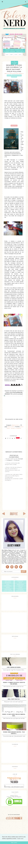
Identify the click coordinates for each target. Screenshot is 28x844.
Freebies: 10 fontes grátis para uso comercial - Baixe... (14, 714)
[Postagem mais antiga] (24, 515)
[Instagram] (12, 568)
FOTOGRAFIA (7, 586)
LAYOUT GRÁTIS (8, 590)
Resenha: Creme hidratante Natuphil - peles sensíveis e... (14, 732)
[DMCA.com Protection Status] (14, 805)
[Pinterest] (16, 568)
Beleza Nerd (11, 426)
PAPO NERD (8, 581)
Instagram (9, 460)
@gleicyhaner (15, 425)
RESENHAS (20, 581)
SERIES (8, 587)
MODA (7, 584)
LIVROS (20, 587)
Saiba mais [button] (20, 838)
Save (18, 437)
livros (9, 75)
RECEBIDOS (8, 582)
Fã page (20, 458)
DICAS (20, 582)
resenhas (14, 76)
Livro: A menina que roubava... (14, 667)
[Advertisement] (14, 622)
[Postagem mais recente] (3, 515)
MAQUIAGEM (8, 589)
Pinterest (16, 460)
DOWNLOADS (20, 584)
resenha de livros (16, 75)
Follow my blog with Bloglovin (14, 796)
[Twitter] (21, 568)
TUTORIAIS (20, 589)
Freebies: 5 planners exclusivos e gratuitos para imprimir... (14, 683)
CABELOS (20, 586)
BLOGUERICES (20, 590)
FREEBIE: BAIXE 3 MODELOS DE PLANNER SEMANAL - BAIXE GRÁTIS (14, 50)
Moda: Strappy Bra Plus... (14, 699)
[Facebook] (7, 568)
